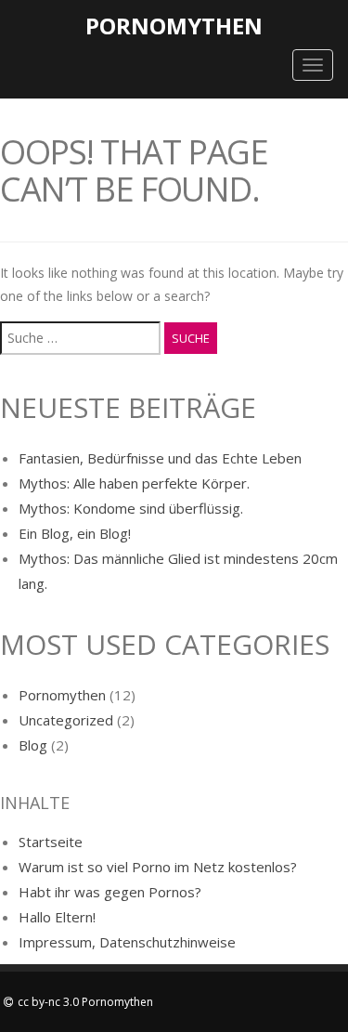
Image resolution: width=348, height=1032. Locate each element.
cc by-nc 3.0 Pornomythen (85, 1002)
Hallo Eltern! (57, 917)
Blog (33, 745)
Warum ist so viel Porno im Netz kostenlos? (158, 866)
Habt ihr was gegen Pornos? (110, 891)
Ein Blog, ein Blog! (75, 533)
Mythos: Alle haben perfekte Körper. (134, 483)
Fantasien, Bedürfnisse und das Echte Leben (160, 458)
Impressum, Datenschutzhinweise (127, 942)
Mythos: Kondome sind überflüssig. (131, 508)
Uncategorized (66, 720)
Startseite (51, 841)
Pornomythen (174, 25)
